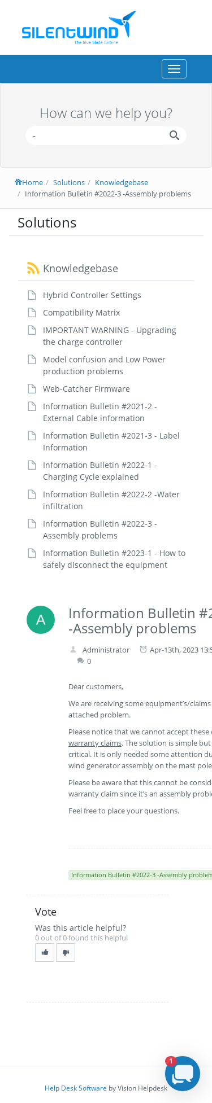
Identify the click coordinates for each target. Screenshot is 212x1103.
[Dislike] (65, 952)
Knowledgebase (121, 182)
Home (32, 182)
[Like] (44, 952)
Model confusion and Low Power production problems (104, 365)
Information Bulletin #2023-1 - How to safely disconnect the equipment (114, 559)
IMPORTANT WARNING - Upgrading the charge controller (109, 336)
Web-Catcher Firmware (86, 388)
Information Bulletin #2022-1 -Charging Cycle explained (100, 470)
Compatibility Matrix (81, 312)
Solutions (69, 182)
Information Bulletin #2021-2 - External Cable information (100, 412)
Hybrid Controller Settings (92, 295)
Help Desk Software (76, 1088)
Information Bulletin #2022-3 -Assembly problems (100, 529)
